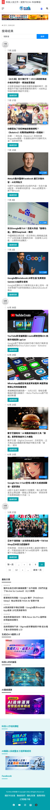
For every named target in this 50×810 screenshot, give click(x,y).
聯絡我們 (21, 795)
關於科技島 (10, 795)
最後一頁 (37, 569)
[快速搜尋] (47, 9)
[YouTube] (19, 805)
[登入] (41, 9)
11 (9, 569)
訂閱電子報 (25, 799)
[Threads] (36, 805)
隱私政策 (31, 795)
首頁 (5, 25)
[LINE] (30, 805)
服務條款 (41, 795)
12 (16, 569)
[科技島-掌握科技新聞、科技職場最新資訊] (25, 8)
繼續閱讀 (13, 95)
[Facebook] (14, 805)
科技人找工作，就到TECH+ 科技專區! (23, 1)
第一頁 (10, 564)
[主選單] (3, 9)
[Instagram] (25, 805)
